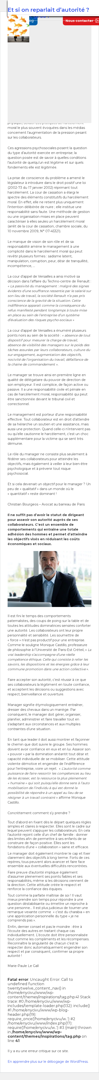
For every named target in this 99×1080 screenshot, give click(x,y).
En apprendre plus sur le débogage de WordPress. (48, 1062)
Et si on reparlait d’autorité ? (48, 9)
